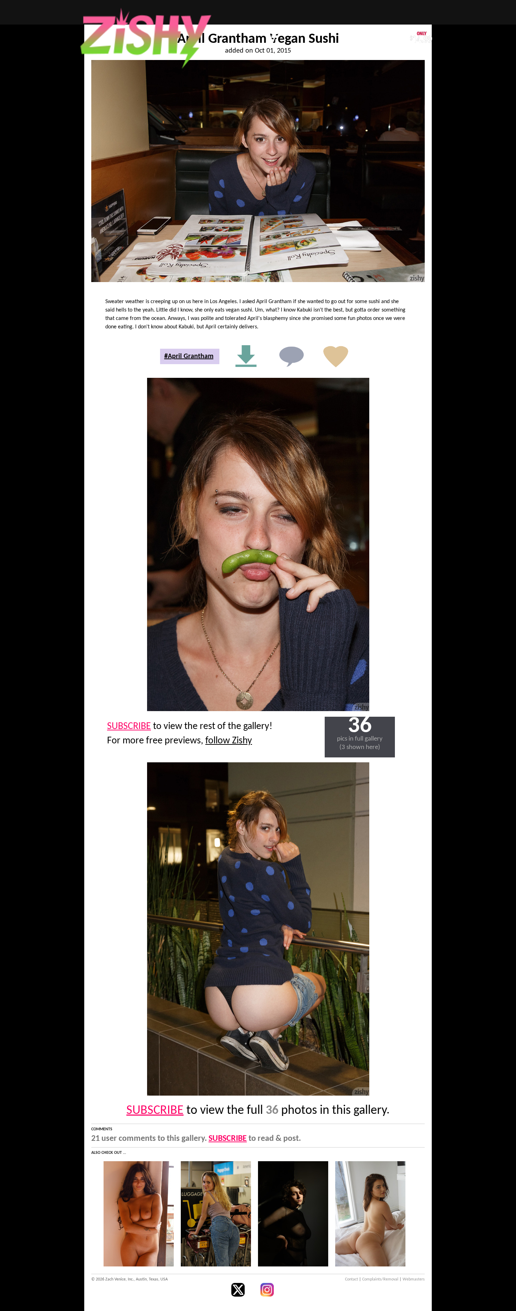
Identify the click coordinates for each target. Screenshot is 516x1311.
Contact (351, 1279)
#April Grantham (188, 356)
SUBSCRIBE (129, 726)
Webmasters (414, 1279)
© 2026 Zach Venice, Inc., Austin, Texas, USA (129, 1279)
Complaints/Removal (380, 1279)
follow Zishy (228, 741)
